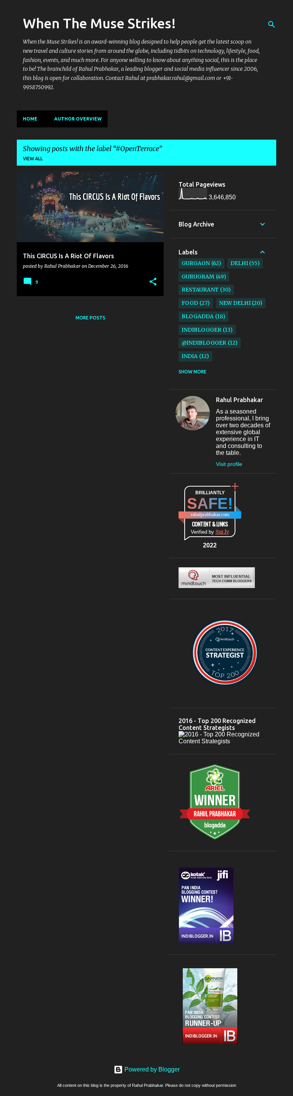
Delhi (239, 263)
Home (30, 118)
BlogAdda (198, 316)
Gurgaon (196, 263)
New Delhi (235, 303)
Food (190, 303)
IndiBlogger (201, 329)
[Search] (271, 24)
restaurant (200, 289)
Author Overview (77, 118)
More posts (90, 317)
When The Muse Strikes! (99, 23)
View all (33, 158)
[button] (153, 282)
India (190, 356)
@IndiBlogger (204, 342)
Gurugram (198, 276)
